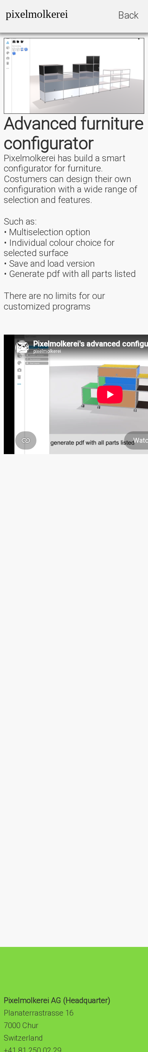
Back (128, 15)
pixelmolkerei (37, 14)
